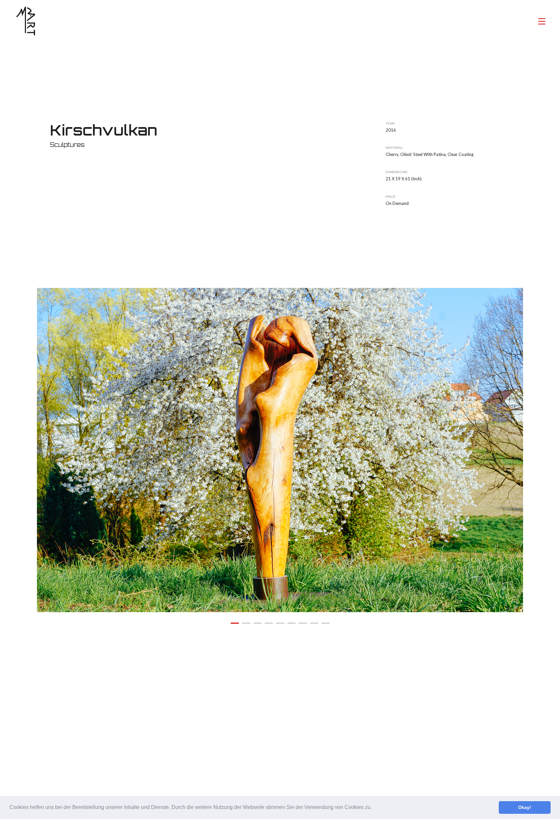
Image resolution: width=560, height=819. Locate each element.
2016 (391, 130)
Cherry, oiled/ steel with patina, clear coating (429, 154)
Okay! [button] (524, 807)
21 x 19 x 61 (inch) (404, 178)
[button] (374, 808)
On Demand (397, 203)
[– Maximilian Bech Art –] (25, 21)
